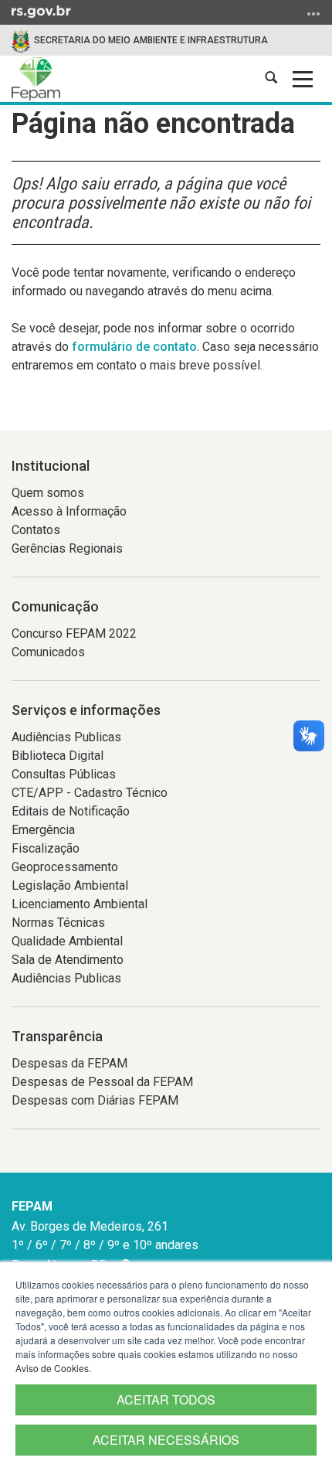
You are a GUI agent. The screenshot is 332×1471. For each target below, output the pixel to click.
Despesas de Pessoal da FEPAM (102, 1081)
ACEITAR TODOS (166, 1399)
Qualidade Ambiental (67, 941)
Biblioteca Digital (57, 755)
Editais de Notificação (71, 811)
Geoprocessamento (65, 867)
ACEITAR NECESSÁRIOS (166, 1440)
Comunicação (55, 606)
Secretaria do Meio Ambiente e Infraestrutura (151, 40)
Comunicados (48, 652)
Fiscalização (46, 848)
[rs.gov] (41, 11)
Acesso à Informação (69, 511)
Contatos (36, 530)
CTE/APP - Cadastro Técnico (90, 792)
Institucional (51, 466)
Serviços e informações (86, 710)
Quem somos (48, 492)
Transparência (57, 1036)
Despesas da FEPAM (69, 1063)
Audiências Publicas (66, 737)
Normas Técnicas (58, 922)
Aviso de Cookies (52, 1367)
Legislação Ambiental (70, 885)
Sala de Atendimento (68, 959)
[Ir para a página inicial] (36, 78)
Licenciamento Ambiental (79, 904)
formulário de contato (134, 346)
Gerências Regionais (67, 548)
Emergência (43, 829)
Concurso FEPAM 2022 (74, 633)
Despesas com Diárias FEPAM (95, 1100)
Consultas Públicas (64, 774)
